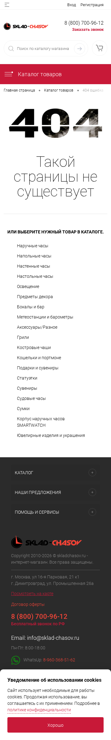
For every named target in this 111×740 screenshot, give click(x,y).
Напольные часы (34, 255)
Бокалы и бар (30, 306)
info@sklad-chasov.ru (53, 638)
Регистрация (92, 4)
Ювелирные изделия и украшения (51, 435)
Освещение (28, 286)
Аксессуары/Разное (37, 327)
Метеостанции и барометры (45, 316)
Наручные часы (32, 245)
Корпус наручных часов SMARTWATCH (41, 422)
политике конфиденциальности (39, 709)
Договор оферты (28, 604)
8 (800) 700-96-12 (84, 23)
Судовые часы (31, 398)
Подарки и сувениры (38, 367)
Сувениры (27, 388)
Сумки (23, 408)
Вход (71, 4)
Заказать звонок (88, 29)
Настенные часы (33, 266)
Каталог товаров (39, 74)
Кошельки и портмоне (39, 357)
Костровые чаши (34, 347)
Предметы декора (35, 296)
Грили (23, 337)
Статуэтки (27, 378)
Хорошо (55, 725)
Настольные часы (35, 276)
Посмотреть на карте (32, 593)
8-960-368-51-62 (59, 659)
